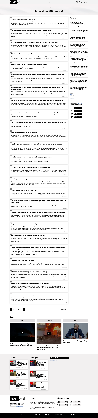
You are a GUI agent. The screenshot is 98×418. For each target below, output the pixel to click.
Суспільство (42, 2)
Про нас (37, 414)
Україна (18, 367)
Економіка (35, 2)
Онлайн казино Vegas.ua (14, 415)
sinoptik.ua (80, 103)
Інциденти (49, 2)
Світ (71, 20)
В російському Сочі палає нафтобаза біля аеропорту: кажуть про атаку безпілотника (48, 347)
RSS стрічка (74, 414)
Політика (29, 2)
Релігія (64, 2)
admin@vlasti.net (19, 404)
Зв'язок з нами (59, 414)
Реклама (46, 414)
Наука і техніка (57, 2)
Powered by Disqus (53, 360)
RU (72, 2)
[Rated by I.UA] (12, 406)
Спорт (67, 2)
